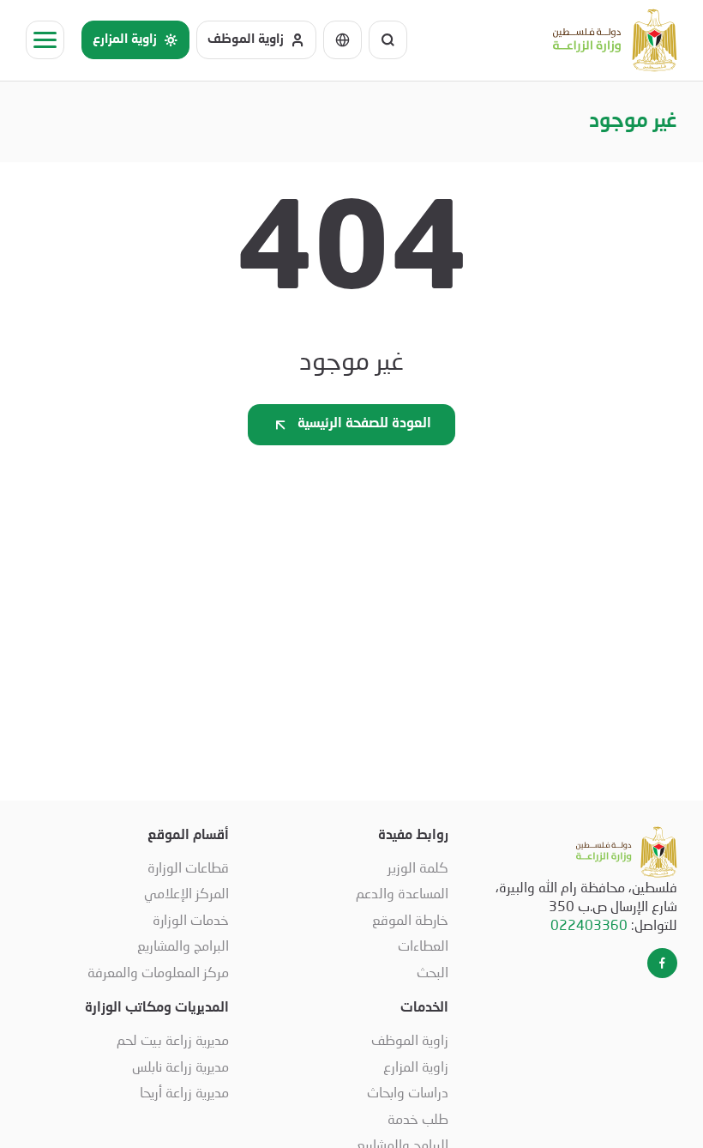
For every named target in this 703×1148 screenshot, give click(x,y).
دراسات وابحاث (407, 1092)
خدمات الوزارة (191, 919)
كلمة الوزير (418, 867)
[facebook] (662, 963)
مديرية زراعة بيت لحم (173, 1039)
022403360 (589, 924)
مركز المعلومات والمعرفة (158, 972)
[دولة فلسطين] (615, 40)
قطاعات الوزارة (188, 867)
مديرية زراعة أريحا (184, 1092)
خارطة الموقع (410, 919)
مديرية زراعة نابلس (180, 1066)
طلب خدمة (418, 1118)
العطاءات (423, 945)
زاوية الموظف (409, 1039)
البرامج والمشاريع (183, 945)
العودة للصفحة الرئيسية (364, 424)
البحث (432, 972)
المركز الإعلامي (186, 893)
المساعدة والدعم (402, 893)
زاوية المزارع (415, 1066)
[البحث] (388, 40)
